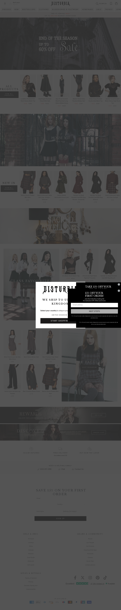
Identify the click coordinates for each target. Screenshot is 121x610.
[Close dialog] (119, 284)
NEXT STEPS (94, 311)
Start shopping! (60, 321)
